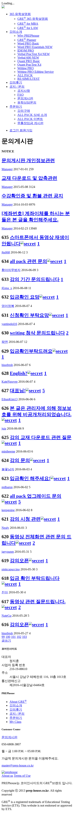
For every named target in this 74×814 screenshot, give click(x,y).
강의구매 (23, 110)
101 (13, 636)
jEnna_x (7, 288)
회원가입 (25, 130)
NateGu (6, 615)
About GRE (18, 701)
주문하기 (15, 106)
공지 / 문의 (16, 86)
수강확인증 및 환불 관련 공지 (32, 195)
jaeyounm (8, 551)
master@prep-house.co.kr (18, 765)
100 (8, 636)
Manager (7, 169)
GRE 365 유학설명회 (32, 18)
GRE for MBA (27, 23)
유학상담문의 (26, 102)
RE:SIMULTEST (28, 78)
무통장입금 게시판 (30, 123)
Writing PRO (25, 68)
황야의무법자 (11, 270)
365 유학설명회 (20, 14)
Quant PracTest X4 (29, 64)
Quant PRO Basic (28, 61)
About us (7, 775)
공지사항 (23, 90)
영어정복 (8, 306)
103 (24, 636)
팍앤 (5, 341)
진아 (5, 592)
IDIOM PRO (25, 50)
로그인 (14, 130)
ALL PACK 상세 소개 (32, 115)
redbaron (7, 487)
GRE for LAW (27, 28)
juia (4, 428)
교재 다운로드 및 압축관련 (29, 178)
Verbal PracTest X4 (33, 54)
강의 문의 (20, 460)
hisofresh (7, 365)
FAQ (20, 94)
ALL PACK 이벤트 (30, 119)
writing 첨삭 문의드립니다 (37, 332)
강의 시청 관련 (25, 519)
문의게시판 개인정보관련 (28, 160)
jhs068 (6, 252)
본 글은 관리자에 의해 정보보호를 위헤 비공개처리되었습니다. (36, 411)
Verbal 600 (28, 57)
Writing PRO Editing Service (35, 71)
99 (3, 636)
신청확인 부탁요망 (29, 315)
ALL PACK (25, 75)
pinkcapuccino (11, 569)
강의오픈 (19, 560)
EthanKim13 (10, 399)
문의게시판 (25, 98)
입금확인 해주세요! (30, 478)
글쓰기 (6, 640)
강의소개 (15, 31)
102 (19, 636)
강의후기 (15, 82)
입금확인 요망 (24, 297)
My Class (15, 721)
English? (18, 373)
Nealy (5, 527)
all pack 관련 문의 (28, 261)
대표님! (18, 390)
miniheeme (8, 451)
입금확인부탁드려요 (31, 351)
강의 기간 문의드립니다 (35, 279)
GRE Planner (26, 40)
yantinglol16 (9, 324)
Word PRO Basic (28, 43)
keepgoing (8, 510)
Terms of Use (22, 775)
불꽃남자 (8, 469)
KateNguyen (10, 381)
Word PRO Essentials (34, 47)
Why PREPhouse (28, 35)
